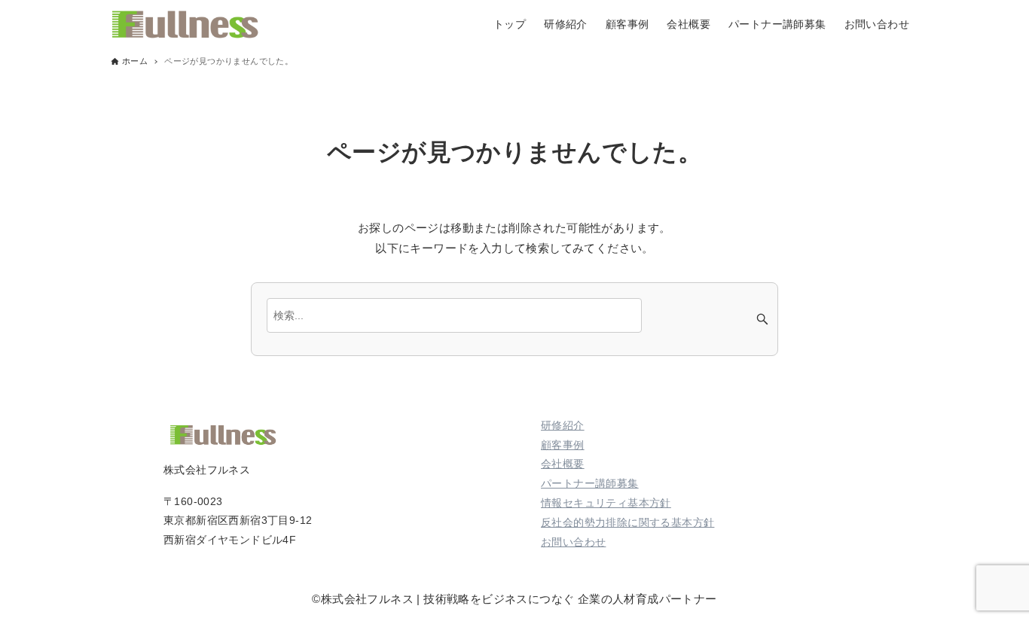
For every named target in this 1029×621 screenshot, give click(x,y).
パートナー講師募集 (590, 483)
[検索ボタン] (762, 319)
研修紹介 (563, 425)
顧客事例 (563, 445)
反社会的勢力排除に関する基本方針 (627, 522)
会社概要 (563, 464)
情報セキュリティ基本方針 (606, 503)
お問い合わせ (573, 542)
